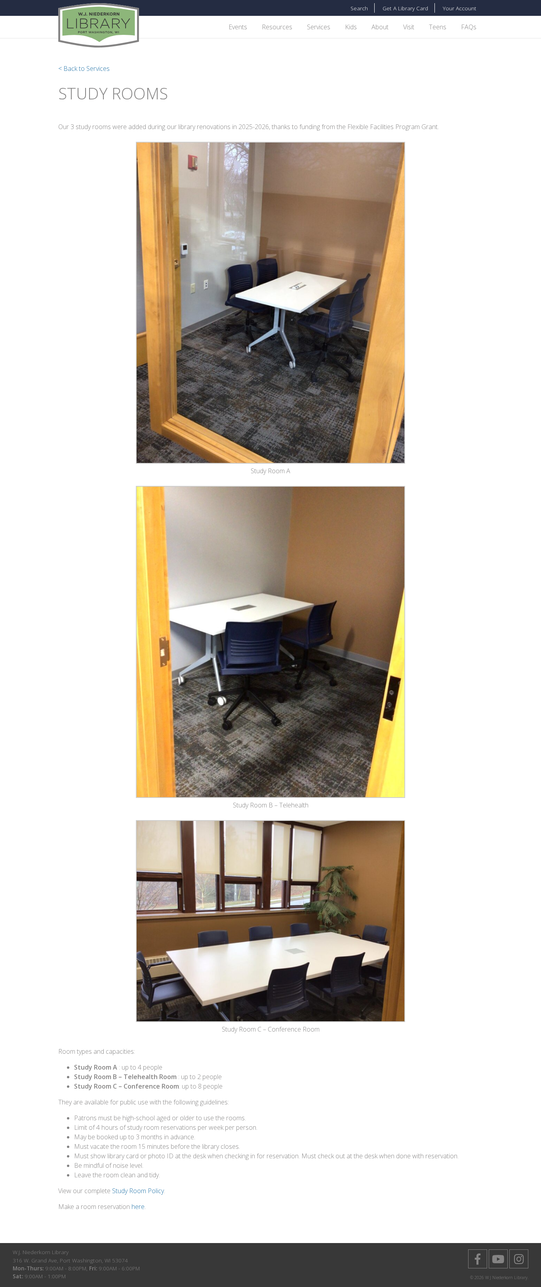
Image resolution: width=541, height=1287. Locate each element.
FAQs (468, 27)
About (380, 27)
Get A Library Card (405, 8)
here (138, 1206)
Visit (408, 27)
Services (318, 27)
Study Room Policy (138, 1190)
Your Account (459, 8)
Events (238, 27)
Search (359, 8)
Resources (277, 27)
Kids (351, 27)
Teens (437, 27)
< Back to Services (84, 68)
